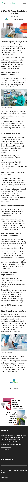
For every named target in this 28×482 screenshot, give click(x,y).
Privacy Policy (5, 477)
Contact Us (6, 449)
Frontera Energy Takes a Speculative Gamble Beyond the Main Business (17, 404)
